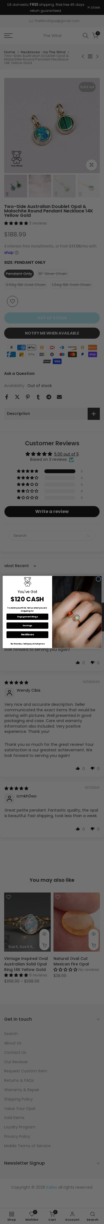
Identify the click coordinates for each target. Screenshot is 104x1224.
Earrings (27, 625)
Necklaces (27, 634)
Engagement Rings (27, 616)
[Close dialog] (98, 579)
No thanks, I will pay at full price (27, 643)
